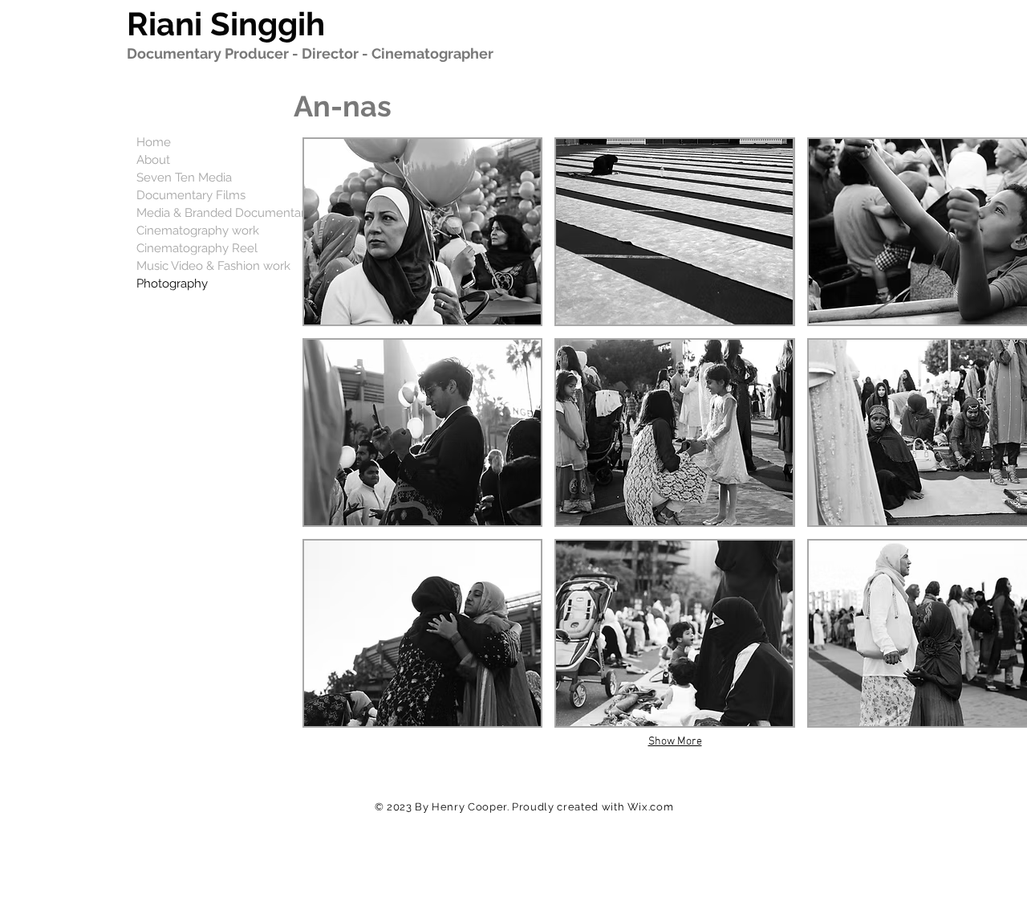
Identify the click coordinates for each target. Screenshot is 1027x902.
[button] (422, 231)
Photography (172, 283)
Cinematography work (197, 230)
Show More (675, 742)
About (153, 160)
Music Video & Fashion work (213, 266)
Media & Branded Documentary (223, 213)
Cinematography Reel (197, 248)
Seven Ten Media (184, 177)
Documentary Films (191, 195)
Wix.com (650, 807)
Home (153, 142)
